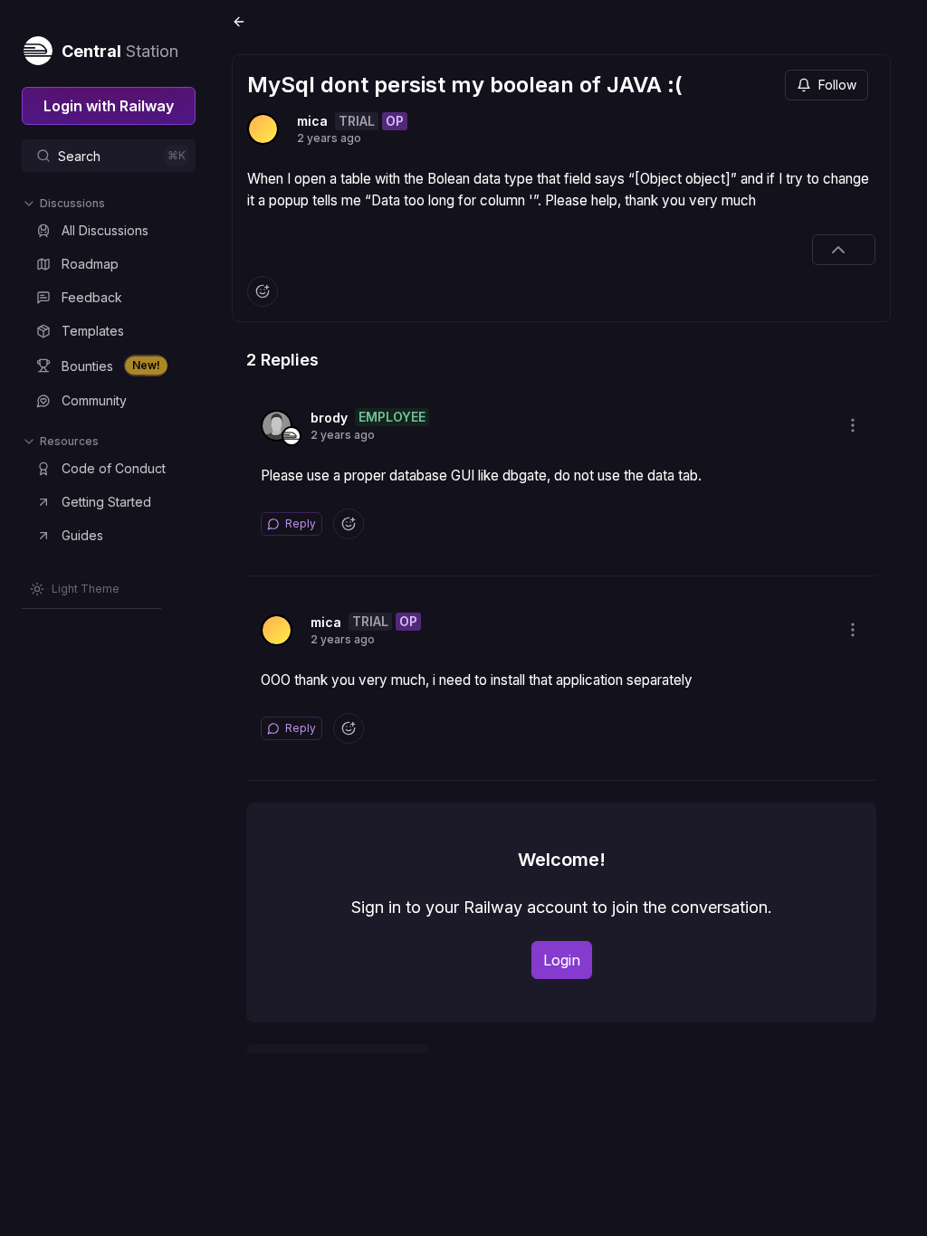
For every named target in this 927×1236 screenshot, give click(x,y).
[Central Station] (37, 47)
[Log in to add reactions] (262, 291)
